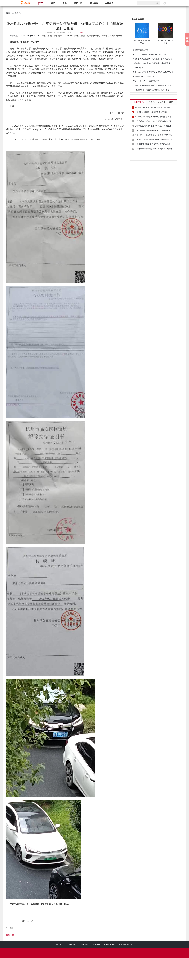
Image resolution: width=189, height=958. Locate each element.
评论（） (83, 33)
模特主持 (78, 3)
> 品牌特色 (15, 13)
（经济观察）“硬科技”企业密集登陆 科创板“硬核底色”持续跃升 (154, 121)
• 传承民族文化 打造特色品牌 (143, 77)
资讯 (64, 3)
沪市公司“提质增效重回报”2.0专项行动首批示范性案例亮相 (154, 144)
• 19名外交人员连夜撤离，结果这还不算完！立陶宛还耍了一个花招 (153, 59)
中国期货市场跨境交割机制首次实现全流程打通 (153, 140)
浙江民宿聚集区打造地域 (142, 41)
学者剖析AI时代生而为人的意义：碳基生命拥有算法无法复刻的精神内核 (154, 130)
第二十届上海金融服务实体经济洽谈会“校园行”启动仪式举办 (154, 117)
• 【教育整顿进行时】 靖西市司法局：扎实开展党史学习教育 (153, 63)
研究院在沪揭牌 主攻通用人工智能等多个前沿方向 (154, 107)
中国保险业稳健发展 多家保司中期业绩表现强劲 (153, 149)
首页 (41, 3)
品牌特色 (109, 3)
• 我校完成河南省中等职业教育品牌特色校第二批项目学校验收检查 (153, 85)
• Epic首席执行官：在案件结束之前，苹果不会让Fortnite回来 (153, 90)
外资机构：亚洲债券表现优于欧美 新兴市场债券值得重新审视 (154, 135)
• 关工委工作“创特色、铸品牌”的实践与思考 (149, 54)
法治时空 (14, 36)
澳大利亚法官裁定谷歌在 (165, 41)
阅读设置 (164, 3)
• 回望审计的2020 (138, 68)
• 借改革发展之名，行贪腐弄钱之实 (145, 81)
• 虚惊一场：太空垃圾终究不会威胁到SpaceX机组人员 (152, 72)
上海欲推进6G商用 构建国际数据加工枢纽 (151, 112)
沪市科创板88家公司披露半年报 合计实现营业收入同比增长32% (154, 126)
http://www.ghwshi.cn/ (29, 36)
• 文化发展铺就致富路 (140, 50)
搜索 (157, 3)
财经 (53, 3)
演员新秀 (94, 3)
